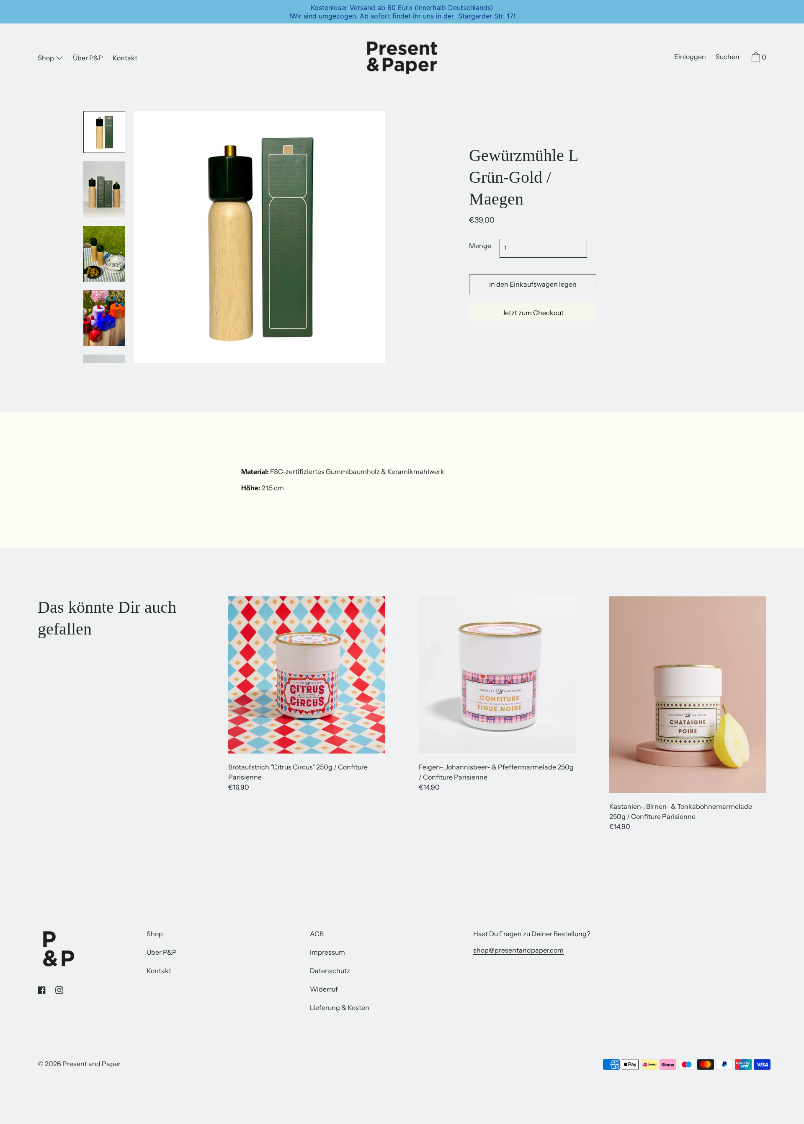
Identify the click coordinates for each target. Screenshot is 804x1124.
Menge (480, 245)
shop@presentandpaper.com (518, 950)
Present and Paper (91, 1063)
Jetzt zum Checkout (533, 312)
